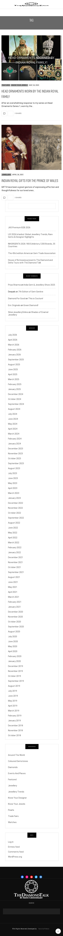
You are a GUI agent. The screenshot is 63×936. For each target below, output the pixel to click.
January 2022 (14, 552)
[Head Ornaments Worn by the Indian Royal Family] (31, 57)
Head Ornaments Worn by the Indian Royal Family (29, 93)
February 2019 (14, 715)
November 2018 (15, 730)
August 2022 (14, 523)
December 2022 (15, 503)
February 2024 (14, 439)
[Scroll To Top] (58, 931)
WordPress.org (15, 857)
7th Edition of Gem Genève (30, 291)
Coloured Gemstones (18, 761)
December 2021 (15, 557)
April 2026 (12, 340)
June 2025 (13, 369)
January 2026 (14, 354)
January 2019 (14, 720)
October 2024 (14, 399)
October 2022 (14, 513)
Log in (10, 842)
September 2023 (16, 463)
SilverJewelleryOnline (18, 312)
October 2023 (14, 458)
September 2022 (16, 518)
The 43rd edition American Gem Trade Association (32, 253)
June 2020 (13, 641)
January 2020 (14, 661)
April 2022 (12, 537)
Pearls (11, 810)
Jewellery (6, 175)
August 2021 (14, 577)
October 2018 (14, 735)
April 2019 (12, 706)
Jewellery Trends (16, 792)
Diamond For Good (16, 298)
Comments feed (16, 852)
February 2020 (14, 656)
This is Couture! (35, 298)
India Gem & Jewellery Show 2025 (39, 285)
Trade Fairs (13, 816)
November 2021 (15, 562)
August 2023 (14, 468)
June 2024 (13, 419)
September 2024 (16, 404)
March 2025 (13, 379)
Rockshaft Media (43, 929)
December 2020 (15, 612)
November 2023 (15, 453)
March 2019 (13, 711)
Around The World (16, 755)
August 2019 (14, 686)
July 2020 (12, 636)
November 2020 (15, 617)
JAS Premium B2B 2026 (19, 227)
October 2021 (14, 567)
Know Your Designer (17, 798)
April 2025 (12, 374)
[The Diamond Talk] (31, 4)
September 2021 (16, 572)
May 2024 (12, 424)
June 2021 (13, 582)
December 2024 (15, 394)
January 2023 (14, 498)
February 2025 (14, 384)
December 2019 (15, 666)
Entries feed (14, 847)
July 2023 (12, 473)
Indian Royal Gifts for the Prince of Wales (29, 180)
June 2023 (13, 478)
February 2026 (14, 350)
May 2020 (12, 646)
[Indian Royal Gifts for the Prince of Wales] (31, 147)
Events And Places (17, 773)
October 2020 (14, 622)
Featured (6, 85)
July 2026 (12, 335)
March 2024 (13, 434)
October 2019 (14, 676)
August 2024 (14, 409)
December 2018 (15, 725)
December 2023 (15, 448)
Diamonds (13, 767)
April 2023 (12, 488)
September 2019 (16, 681)
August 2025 (14, 364)
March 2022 (13, 542)
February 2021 (14, 602)
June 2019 (13, 696)
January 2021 (14, 607)
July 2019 (12, 691)
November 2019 (15, 671)
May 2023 (12, 483)
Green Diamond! (30, 305)
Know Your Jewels (19, 85)
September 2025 (16, 359)
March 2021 (13, 597)
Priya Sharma (14, 285)
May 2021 (12, 587)
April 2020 (12, 651)
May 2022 (12, 532)
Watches (12, 822)
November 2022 (15, 508)
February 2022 (14, 547)
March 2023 (13, 493)
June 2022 (13, 528)
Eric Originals (14, 305)
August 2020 (14, 631)
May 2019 (12, 701)
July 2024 (12, 414)
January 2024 (14, 443)
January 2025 (14, 389)
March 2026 (13, 345)
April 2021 (12, 592)
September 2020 (16, 626)
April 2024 (12, 429)
